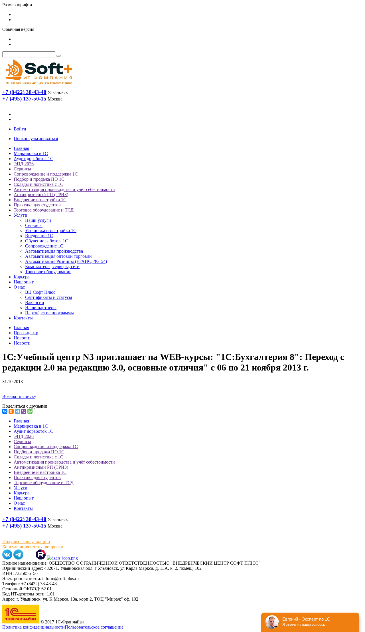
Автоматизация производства (54, 251)
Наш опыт (24, 281)
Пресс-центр (26, 332)
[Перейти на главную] (38, 85)
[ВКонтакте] (4, 411)
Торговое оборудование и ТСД (44, 210)
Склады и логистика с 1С (38, 184)
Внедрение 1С (39, 235)
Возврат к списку (19, 396)
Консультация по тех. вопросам (32, 546)
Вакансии (34, 302)
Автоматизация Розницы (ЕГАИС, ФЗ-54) (66, 261)
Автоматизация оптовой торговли (58, 256)
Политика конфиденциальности (33, 627)
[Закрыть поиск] (58, 56)
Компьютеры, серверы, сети (52, 266)
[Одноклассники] (11, 411)
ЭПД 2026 (24, 163)
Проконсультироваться (36, 138)
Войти (20, 128)
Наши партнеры (40, 307)
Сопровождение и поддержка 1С (46, 174)
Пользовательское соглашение (94, 627)
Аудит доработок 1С (33, 158)
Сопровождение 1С (44, 245)
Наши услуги (38, 220)
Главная (21, 148)
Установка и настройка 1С (50, 230)
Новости (22, 337)
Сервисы (22, 168)
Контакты (23, 317)
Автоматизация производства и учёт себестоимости (64, 189)
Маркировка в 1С (31, 153)
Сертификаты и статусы (48, 297)
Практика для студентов (37, 204)
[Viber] (23, 411)
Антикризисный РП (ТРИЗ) (41, 194)
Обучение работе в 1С (46, 240)
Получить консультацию (26, 541)
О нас (19, 287)
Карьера (21, 276)
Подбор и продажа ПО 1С (39, 179)
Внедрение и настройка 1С (40, 199)
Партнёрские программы (49, 312)
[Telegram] (17, 411)
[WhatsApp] (30, 411)
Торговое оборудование (48, 271)
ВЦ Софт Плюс (40, 292)
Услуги (20, 215)
